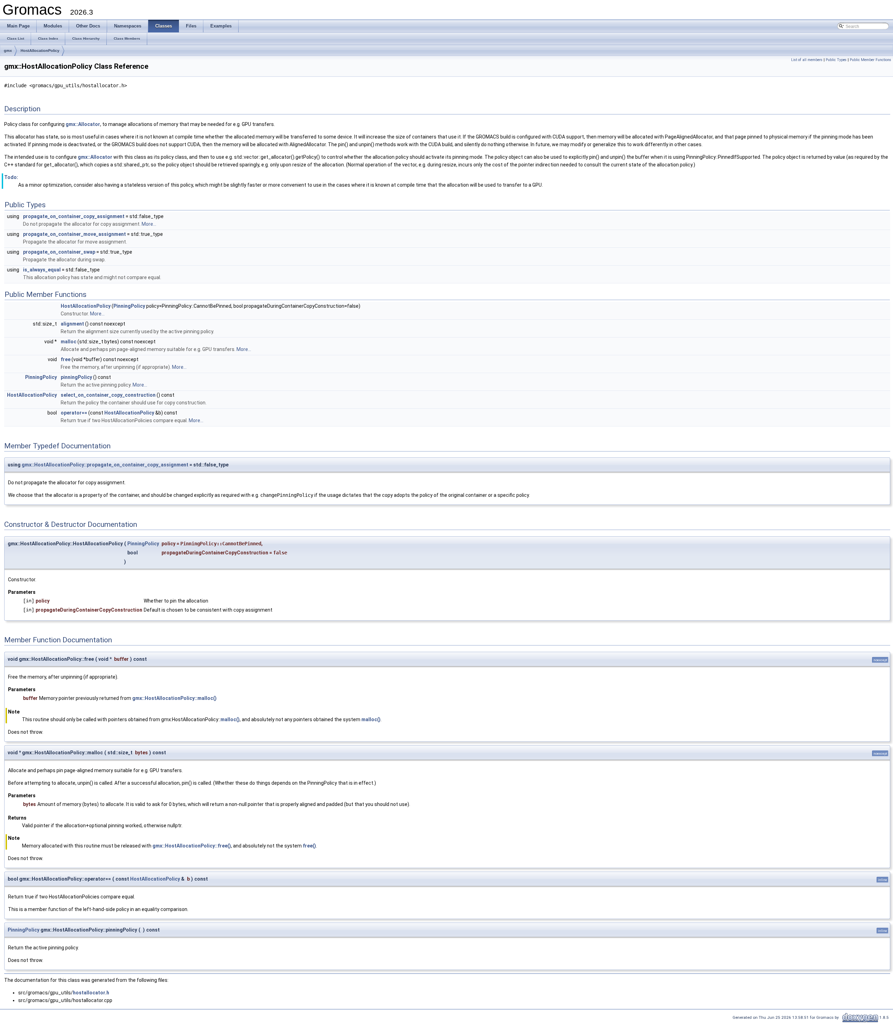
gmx (8, 50)
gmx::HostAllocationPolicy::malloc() (174, 698)
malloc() (230, 719)
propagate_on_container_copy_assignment (74, 216)
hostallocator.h (91, 992)
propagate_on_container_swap (59, 252)
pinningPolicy (76, 377)
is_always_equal (42, 269)
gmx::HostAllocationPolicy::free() (191, 846)
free (65, 359)
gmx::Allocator (83, 124)
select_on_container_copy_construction (108, 395)
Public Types (836, 60)
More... (149, 224)
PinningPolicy (129, 306)
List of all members (807, 60)
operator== (74, 413)
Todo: (11, 177)
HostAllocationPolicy (40, 50)
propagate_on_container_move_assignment (74, 234)
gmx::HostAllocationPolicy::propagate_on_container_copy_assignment (105, 465)
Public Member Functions (870, 60)
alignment (72, 324)
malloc (68, 341)
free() (309, 846)
